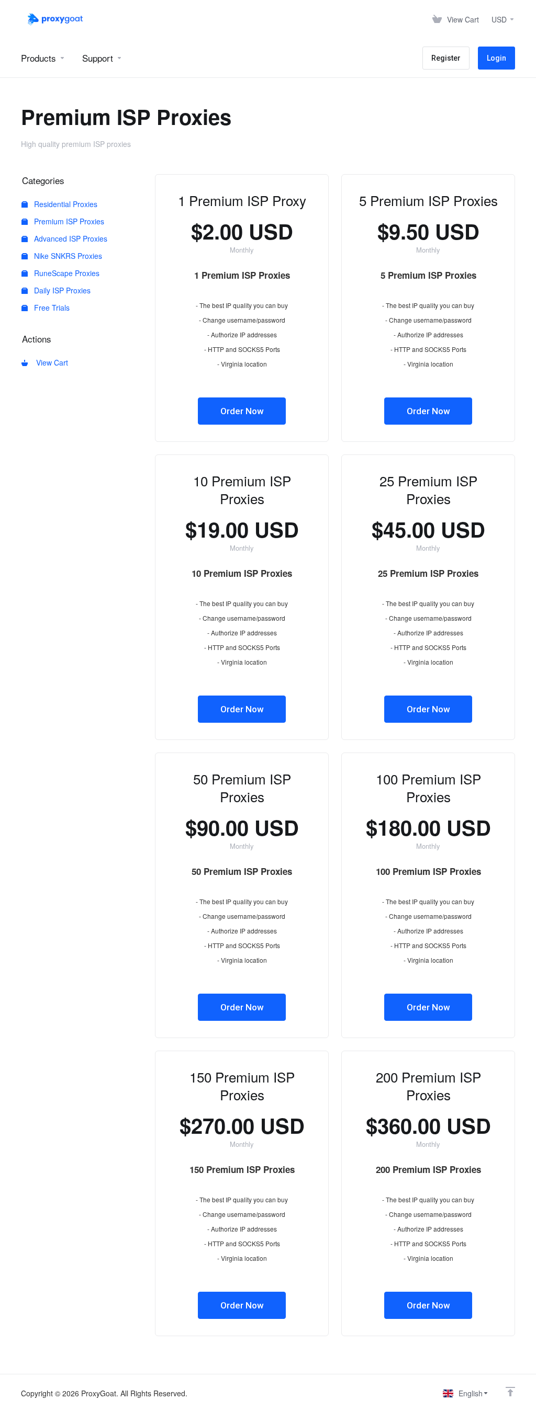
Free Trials (51, 307)
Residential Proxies (64, 204)
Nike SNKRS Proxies (67, 255)
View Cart (50, 362)
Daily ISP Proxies (61, 290)
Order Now (242, 411)
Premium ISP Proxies (68, 221)
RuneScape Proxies (65, 273)
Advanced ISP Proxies (69, 238)
